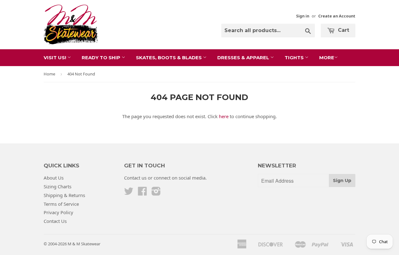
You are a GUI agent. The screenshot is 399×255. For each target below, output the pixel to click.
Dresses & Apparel (243, 57)
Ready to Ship (102, 57)
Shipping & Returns (64, 195)
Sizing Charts (57, 186)
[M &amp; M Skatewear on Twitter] (128, 193)
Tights (295, 57)
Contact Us (55, 221)
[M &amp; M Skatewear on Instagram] (156, 193)
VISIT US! (55, 57)
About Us (54, 178)
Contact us (135, 178)
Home (49, 74)
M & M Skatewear (84, 244)
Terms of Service (61, 204)
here (223, 116)
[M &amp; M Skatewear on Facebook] (142, 193)
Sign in (302, 16)
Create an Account (336, 16)
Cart (342, 30)
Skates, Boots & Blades (169, 57)
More (326, 57)
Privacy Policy (58, 212)
